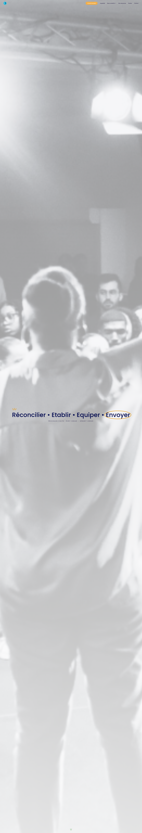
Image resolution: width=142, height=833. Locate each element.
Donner (130, 3)
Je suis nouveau (91, 3)
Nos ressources (122, 3)
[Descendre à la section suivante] (71, 829)
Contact (136, 3)
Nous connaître (111, 3)
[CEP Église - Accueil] (5, 3)
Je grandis (102, 3)
